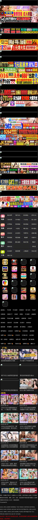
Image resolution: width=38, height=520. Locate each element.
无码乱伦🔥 (11, 335)
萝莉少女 (34, 215)
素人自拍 (34, 219)
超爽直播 (23, 318)
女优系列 (17, 233)
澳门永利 (28, 310)
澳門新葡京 (3, 331)
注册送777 (10, 314)
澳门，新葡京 (4, 339)
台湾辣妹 (9, 224)
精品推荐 (9, 215)
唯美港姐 (25, 224)
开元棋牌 (15, 310)
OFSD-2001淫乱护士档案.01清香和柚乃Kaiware (28, 483)
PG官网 (9, 310)
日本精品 (17, 219)
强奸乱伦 (17, 215)
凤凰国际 (3, 318)
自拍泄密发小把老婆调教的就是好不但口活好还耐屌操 (9, 446)
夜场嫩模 (9, 327)
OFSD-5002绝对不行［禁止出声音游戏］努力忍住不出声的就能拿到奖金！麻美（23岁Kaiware (9, 429)
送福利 (16, 314)
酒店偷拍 (3, 322)
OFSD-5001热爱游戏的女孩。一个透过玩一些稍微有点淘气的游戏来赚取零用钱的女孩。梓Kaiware (9, 410)
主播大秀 (9, 322)
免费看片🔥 (18, 331)
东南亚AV (34, 224)
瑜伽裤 (26, 237)
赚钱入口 (33, 343)
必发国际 (16, 327)
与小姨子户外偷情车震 (27, 361)
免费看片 (11, 339)
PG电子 (34, 310)
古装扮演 (9, 233)
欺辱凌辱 (9, 228)
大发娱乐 (30, 327)
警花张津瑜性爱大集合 (27, 375)
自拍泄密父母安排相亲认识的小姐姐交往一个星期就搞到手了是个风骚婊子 (28, 447)
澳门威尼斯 (31, 339)
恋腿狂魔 (34, 233)
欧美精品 (25, 215)
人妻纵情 (25, 251)
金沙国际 (31, 335)
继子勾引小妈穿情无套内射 (9, 375)
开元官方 (17, 335)
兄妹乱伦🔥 (18, 343)
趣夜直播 (3, 327)
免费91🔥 (3, 343)
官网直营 (21, 310)
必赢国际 (33, 314)
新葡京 (21, 314)
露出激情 (17, 242)
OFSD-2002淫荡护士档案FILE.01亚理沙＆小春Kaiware (28, 428)
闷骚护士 (34, 237)
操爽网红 (17, 318)
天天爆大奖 (24, 335)
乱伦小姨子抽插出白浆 (27, 390)
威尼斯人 (3, 310)
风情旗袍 (9, 237)
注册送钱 (3, 314)
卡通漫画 (9, 242)
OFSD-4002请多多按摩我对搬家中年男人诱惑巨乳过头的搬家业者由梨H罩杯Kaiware (28, 410)
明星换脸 (17, 237)
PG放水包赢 (10, 318)
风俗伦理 (34, 251)
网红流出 (25, 228)
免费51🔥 (3, 335)
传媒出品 (9, 246)
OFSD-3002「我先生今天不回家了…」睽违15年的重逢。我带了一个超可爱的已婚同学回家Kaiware (9, 485)
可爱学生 (25, 233)
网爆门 (34, 242)
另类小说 (9, 255)
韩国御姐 (17, 224)
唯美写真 (25, 242)
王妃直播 (16, 322)
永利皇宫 (10, 331)
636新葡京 (25, 331)
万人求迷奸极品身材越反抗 (9, 390)
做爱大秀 (18, 339)
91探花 (18, 228)
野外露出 (34, 228)
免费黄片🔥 (26, 343)
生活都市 (9, 251)
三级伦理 (9, 219)
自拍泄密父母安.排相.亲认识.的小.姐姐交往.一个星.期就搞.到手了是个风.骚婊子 (28, 465)
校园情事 (17, 251)
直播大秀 (24, 339)
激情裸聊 (32, 331)
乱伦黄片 (22, 322)
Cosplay (26, 219)
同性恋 (34, 246)
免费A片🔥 (10, 343)
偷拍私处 (28, 322)
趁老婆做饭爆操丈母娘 (8, 361)
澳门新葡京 (23, 327)
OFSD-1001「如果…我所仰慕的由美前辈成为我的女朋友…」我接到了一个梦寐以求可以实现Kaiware (9, 466)
